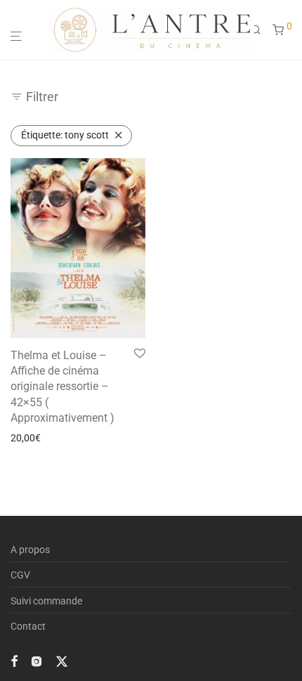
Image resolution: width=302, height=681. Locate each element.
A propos (30, 549)
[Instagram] (36, 660)
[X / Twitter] (61, 660)
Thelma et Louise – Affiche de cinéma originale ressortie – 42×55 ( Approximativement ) (62, 387)
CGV (20, 575)
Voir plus (25, 437)
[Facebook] (14, 660)
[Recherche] (261, 30)
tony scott (65, 135)
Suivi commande (46, 601)
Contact (28, 626)
